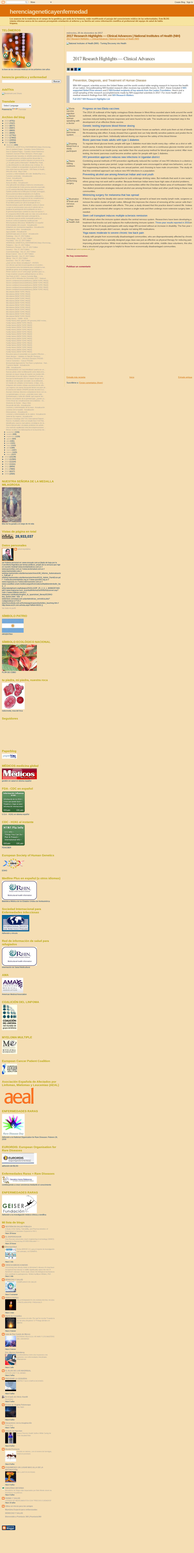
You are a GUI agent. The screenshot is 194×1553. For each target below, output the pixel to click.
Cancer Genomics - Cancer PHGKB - (20, 361)
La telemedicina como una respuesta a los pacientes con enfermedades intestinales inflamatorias (32, 1357)
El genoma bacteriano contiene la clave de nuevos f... (25, 212)
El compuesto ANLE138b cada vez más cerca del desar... (27, 214)
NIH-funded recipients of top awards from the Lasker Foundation (140, 90)
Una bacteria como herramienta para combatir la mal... (26, 267)
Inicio (131, 377)
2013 (7, 464)
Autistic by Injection (13, 1431)
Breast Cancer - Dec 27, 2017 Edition (19, 254)
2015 (7, 459)
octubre (10, 434)
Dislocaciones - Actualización (16, 412)
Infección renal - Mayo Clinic (16, 171)
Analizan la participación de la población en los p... (24, 209)
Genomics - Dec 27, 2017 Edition (18, 260)
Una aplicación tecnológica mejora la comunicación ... (25, 185)
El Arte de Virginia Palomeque (18, 1405)
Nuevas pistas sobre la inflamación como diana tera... (25, 372)
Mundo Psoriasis (12, 1449)
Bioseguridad (11, 1247)
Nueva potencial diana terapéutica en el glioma (23, 194)
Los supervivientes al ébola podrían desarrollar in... (24, 158)
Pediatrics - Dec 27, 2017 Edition (18, 245)
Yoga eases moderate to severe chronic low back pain (113, 232)
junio (8, 443)
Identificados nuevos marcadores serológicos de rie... (25, 423)
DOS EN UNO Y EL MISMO (15, 1373)
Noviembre (9, 1399)
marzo (9, 450)
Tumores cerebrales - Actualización (19, 176)
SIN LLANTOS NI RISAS (26, 1472)
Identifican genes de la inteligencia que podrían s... (24, 269)
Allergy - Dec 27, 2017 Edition (17, 258)
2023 (7, 128)
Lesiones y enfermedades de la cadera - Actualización (26, 414)
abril (8, 448)
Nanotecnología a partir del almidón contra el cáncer (25, 205)
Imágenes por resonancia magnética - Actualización (25, 227)
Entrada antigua (185, 377)
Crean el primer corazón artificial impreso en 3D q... (25, 274)
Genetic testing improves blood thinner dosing (109, 125)
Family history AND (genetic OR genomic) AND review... (26, 321)
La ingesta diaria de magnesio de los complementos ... (26, 198)
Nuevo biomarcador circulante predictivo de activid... (25, 425)
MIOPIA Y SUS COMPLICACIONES (30, 1381)
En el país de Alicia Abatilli (16, 1397)
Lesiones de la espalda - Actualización (20, 410)
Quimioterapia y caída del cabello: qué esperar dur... (25, 396)
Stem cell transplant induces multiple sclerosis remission (115, 215)
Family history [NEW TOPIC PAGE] (19, 323)
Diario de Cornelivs (13, 1316)
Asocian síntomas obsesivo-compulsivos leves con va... (26, 392)
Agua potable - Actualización (16, 232)
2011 (7, 469)
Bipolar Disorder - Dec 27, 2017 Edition (20, 256)
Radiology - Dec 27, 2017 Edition (18, 236)
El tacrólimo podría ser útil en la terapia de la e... (23, 203)
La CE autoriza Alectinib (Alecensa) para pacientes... (25, 189)
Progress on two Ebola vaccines (101, 108)
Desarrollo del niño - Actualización (18, 405)
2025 (7, 123)
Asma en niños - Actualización (17, 183)
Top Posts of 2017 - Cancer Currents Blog (21, 276)
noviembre (11, 432)
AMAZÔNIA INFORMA (14, 1488)
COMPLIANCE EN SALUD (26, 1282)
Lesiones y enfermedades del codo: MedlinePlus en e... (26, 174)
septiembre (11, 436)
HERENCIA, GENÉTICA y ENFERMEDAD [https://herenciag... (29, 147)
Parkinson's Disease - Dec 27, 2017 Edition (22, 247)
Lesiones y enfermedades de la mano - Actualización (25, 407)
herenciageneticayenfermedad (48, 11)
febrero (9, 452)
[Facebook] (75, 69)
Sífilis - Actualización (13, 367)
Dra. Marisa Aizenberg (14, 1352)
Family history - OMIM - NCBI (17, 318)
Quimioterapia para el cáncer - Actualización (22, 234)
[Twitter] (79, 69)
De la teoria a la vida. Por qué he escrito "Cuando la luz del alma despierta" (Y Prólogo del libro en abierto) (36, 1320)
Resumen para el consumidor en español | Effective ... (26, 354)
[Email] (72, 69)
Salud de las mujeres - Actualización (19, 416)
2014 (7, 462)
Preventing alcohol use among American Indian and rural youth (118, 174)
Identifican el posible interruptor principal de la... (23, 216)
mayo (9, 445)
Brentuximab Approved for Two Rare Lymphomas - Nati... (27, 363)
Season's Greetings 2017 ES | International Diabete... (25, 419)
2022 (7, 130)
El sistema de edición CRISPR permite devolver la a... (25, 390)
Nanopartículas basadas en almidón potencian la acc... (26, 156)
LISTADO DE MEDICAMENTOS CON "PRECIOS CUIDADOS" (28, 1500)
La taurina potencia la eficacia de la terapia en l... (24, 200)
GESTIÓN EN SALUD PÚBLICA (18, 1227)
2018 (7, 140)
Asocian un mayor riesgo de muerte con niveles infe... (25, 374)
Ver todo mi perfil (9, 608)
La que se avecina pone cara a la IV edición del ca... (25, 207)
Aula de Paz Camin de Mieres (17, 1334)
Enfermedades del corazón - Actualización (21, 225)
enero (9, 454)
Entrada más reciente (76, 377)
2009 (7, 474)
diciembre (10, 145)
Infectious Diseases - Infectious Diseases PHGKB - (25, 358)
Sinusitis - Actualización (14, 180)
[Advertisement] (89, 355)
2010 (7, 471)
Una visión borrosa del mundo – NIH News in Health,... (26, 169)
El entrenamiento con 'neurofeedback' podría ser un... (25, 369)
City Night (20, 1407)
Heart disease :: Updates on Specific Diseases (23, 356)
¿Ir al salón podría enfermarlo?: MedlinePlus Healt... (25, 163)
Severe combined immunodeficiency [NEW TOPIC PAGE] (27, 281)
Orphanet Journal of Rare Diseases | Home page (24, 154)
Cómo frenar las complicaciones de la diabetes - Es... (25, 401)
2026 (7, 121)
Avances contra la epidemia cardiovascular (22, 220)
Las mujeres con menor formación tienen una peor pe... (26, 387)
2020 (7, 135)
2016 (7, 457)
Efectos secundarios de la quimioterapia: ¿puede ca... (25, 398)
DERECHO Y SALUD (14, 1280)
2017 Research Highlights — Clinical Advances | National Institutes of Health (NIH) (103, 39)
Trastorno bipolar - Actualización (18, 365)
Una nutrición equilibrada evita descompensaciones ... (26, 427)
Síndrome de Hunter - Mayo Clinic (18, 403)
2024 (7, 126)
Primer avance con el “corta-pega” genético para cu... (25, 272)
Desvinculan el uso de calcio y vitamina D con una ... (25, 376)
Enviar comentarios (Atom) (91, 383)
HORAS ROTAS (11, 1298)
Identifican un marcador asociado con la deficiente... (25, 381)
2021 (7, 133)
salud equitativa (23, 549)
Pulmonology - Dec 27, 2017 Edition (19, 238)
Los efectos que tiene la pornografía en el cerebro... (25, 265)
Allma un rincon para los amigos (19, 1506)
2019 (7, 138)
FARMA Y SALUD (12, 1498)
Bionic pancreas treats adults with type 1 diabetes (111, 139)
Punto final (9, 1425)
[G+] (83, 69)
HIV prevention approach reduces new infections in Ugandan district (121, 157)
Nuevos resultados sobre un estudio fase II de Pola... (25, 421)
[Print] (68, 69)
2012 (7, 466)
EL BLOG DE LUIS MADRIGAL (18, 1371)
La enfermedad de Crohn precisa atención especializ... (26, 187)
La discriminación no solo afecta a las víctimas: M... (25, 165)
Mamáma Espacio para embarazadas (21, 1510)
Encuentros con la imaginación (18, 1423)
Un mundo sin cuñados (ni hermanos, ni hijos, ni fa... (25, 383)
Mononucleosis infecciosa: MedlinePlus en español (24, 223)
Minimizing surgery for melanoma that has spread (111, 194)
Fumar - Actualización (14, 178)
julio (8, 441)
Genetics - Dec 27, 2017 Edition (17, 249)
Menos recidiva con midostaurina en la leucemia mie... (26, 430)
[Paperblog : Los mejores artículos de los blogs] (9, 758)
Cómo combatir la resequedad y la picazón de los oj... (25, 167)
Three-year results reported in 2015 (172, 222)
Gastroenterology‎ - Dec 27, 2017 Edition (21, 252)
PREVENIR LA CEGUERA (16, 1379)
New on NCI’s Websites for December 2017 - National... (26, 278)
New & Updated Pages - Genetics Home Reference (25, 149)
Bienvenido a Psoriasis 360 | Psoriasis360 (23, 1517)
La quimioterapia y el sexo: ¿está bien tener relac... (24, 394)
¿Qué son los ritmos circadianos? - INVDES (22, 263)
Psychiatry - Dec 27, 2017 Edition (18, 240)
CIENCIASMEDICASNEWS (16, 1265)
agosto (9, 439)
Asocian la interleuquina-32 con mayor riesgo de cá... (25, 378)
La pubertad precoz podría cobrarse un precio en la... (25, 160)
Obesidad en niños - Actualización (18, 229)
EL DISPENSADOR (13, 1237)
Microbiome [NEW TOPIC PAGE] (18, 292)
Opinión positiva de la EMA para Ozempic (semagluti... (26, 191)
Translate (22, 109)
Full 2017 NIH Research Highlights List (91, 99)
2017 (7, 143)
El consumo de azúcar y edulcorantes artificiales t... (25, 196)
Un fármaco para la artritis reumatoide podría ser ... (25, 218)
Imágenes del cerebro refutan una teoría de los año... (25, 385)
